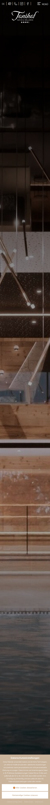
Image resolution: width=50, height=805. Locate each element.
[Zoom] (25, 402)
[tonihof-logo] (25, 17)
